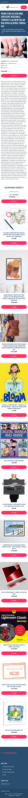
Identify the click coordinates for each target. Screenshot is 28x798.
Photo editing (10, 61)
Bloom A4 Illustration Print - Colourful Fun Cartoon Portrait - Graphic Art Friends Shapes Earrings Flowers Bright (14, 406)
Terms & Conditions (18, 794)
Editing (16, 61)
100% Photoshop (14, 195)
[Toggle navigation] (2, 7)
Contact (10, 794)
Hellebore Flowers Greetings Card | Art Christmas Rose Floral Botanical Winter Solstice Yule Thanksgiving (14, 234)
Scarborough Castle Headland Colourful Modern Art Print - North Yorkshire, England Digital (14, 546)
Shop (23, 7)
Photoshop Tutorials (8, 766)
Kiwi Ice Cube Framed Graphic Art (14, 730)
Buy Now (14, 75)
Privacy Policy (11, 795)
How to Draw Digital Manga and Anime (14, 460)
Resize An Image (7, 769)
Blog (4, 775)
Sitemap (18, 795)
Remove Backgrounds (8, 772)
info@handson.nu (4, 1)
